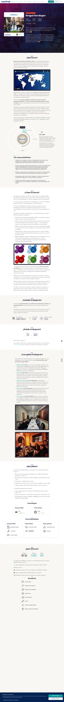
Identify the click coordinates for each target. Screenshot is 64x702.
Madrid (40, 20)
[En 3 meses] (32, 139)
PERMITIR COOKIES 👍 (56, 695)
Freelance (30, 1)
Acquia (37, 119)
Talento (25, 1)
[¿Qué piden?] (61, 353)
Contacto (42, 1)
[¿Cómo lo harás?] (61, 345)
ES (61, 1)
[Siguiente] (62, 359)
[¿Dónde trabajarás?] (61, 349)
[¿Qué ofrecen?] (61, 355)
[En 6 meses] (22, 149)
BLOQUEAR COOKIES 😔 (55, 698)
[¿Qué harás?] (61, 343)
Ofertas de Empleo (14, 1)
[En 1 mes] (27, 130)
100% (33, 20)
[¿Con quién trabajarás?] (61, 351)
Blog (38, 1)
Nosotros (34, 1)
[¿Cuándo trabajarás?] (61, 347)
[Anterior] (62, 361)
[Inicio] (61, 341)
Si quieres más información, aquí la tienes (10, 700)
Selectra (35, 34)
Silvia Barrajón (20, 34)
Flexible (34, 555)
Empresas (21, 1)
